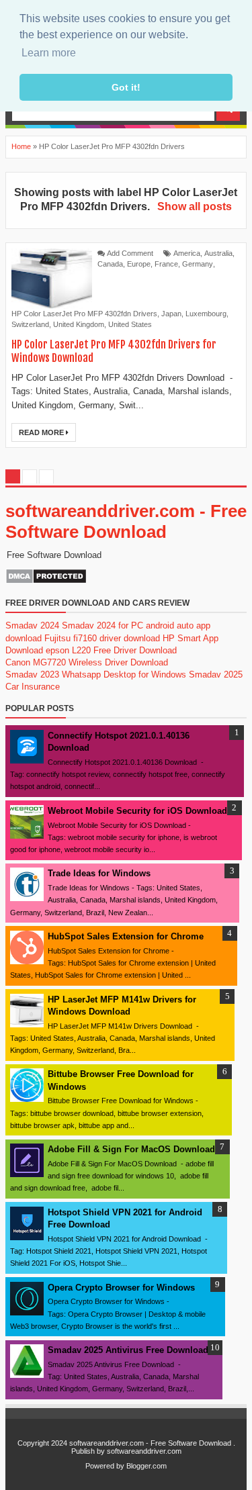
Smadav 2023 (32, 674)
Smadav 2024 (32, 625)
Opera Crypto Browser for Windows (121, 1288)
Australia (218, 253)
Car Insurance (32, 687)
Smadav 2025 (216, 674)
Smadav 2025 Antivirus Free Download (128, 1350)
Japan (171, 314)
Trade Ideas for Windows (99, 873)
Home (21, 146)
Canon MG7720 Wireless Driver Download (86, 662)
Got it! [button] (126, 87)
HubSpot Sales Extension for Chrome (126, 936)
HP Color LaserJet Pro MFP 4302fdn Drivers (84, 314)
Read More (42, 432)
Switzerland (30, 324)
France (166, 264)
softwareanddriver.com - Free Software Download (126, 521)
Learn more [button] (49, 52)
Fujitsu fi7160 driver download (102, 638)
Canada (110, 264)
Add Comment (130, 253)
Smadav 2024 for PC (102, 625)
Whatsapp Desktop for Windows (124, 674)
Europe (139, 264)
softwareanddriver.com (144, 1451)
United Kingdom (78, 324)
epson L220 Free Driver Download (111, 650)
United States (130, 324)
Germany (197, 264)
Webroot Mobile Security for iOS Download (137, 811)
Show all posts (194, 206)
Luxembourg (205, 314)
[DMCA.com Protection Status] (46, 581)
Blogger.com (146, 1466)
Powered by (104, 1466)
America (186, 253)
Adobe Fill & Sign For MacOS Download (131, 1149)
